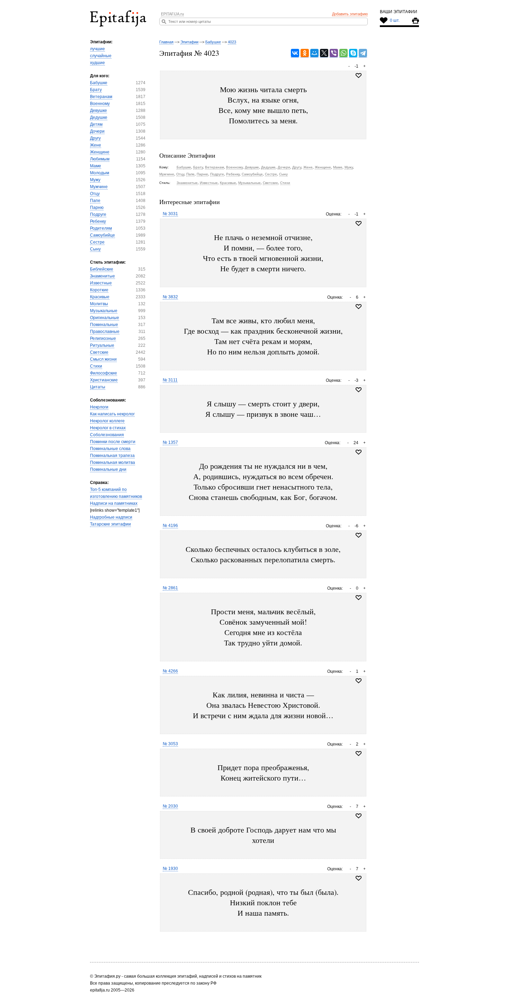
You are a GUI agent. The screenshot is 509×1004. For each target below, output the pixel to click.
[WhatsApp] (343, 53)
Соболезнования (107, 434)
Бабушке (98, 82)
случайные (100, 55)
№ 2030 (170, 806)
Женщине (99, 152)
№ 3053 (170, 743)
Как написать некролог (112, 414)
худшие (97, 62)
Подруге (98, 214)
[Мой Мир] (314, 53)
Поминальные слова (110, 448)
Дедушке (98, 117)
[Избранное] (358, 223)
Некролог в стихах (108, 427)
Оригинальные (104, 317)
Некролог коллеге (107, 421)
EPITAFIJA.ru (172, 14)
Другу (95, 138)
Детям (96, 124)
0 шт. (395, 20)
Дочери (97, 131)
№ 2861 (170, 587)
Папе (95, 200)
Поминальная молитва (112, 462)
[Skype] (353, 53)
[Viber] (334, 53)
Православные (104, 331)
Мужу (95, 179)
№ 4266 (170, 671)
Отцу (95, 193)
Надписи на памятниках (113, 503)
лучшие (97, 48)
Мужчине (99, 186)
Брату (96, 89)
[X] (324, 53)
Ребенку (98, 221)
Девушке (98, 110)
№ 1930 (170, 868)
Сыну (95, 249)
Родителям (101, 228)
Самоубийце (102, 235)
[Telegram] (363, 53)
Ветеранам (101, 96)
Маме (95, 166)
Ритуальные (102, 345)
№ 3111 (170, 380)
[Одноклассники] (305, 53)
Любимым (99, 159)
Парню (97, 207)
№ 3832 (170, 296)
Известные (101, 283)
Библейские (101, 269)
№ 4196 (170, 525)
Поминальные (104, 324)
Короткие (99, 290)
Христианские (104, 380)
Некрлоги (99, 407)
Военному (100, 103)
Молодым (99, 172)
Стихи (96, 366)
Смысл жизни (103, 359)
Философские (103, 373)
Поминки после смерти (112, 441)
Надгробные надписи (111, 517)
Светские (99, 352)
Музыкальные (103, 310)
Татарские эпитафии (110, 524)
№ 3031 (170, 213)
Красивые (99, 296)
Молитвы (99, 303)
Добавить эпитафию (350, 14)
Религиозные (103, 338)
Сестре (97, 242)
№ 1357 (170, 442)
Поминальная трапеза (112, 455)
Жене (95, 145)
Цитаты (97, 387)
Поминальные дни (108, 469)
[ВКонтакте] (295, 53)
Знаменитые (102, 276)
